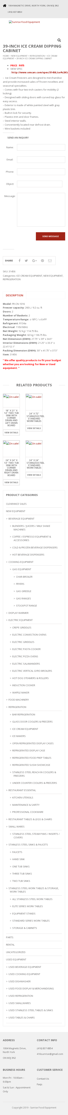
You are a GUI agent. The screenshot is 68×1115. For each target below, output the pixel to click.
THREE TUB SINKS (22, 873)
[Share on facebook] (19, 260)
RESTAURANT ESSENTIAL (22, 790)
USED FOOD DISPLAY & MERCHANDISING (31, 988)
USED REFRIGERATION (20, 995)
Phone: (10, 171)
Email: (10, 159)
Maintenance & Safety (25, 804)
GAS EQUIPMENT (21, 569)
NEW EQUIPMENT (19, 56)
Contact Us (43, 1078)
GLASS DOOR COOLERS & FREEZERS (32, 721)
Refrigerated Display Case (28, 750)
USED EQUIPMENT (16, 959)
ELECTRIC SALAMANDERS (26, 663)
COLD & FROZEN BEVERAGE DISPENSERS (35, 547)
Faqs (39, 1084)
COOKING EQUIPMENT (20, 562)
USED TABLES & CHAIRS (21, 1017)
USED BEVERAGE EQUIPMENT (24, 967)
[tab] (14, 295)
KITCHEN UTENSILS (22, 797)
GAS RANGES (23, 598)
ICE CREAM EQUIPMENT (29, 275)
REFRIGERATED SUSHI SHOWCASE (31, 765)
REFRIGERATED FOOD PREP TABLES (31, 757)
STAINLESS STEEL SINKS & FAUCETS (28, 844)
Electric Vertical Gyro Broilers (32, 670)
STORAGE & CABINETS (24, 928)
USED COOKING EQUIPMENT (24, 974)
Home (6, 56)
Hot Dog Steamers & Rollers (30, 678)
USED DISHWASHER (19, 981)
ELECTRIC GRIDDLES (23, 642)
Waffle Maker (20, 692)
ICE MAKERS (19, 736)
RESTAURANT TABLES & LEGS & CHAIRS (30, 819)
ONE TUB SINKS (21, 866)
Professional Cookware (27, 812)
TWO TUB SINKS (21, 881)
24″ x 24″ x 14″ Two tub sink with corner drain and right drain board (11, 468)
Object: (10, 184)
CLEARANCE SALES (16, 503)
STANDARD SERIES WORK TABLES (31, 920)
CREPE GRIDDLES (21, 627)
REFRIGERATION (37, 56)
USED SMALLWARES (19, 1003)
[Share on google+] (34, 260)
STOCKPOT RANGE (26, 605)
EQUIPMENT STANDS (24, 913)
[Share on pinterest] (42, 260)
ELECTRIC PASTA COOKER (26, 649)
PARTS (9, 937)
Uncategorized (16, 952)
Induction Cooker (23, 685)
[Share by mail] (50, 260)
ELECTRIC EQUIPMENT (20, 620)
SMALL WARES (16, 826)
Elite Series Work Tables (27, 906)
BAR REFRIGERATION (23, 714)
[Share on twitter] (26, 260)
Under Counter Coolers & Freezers (34, 783)
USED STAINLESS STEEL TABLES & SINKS (30, 1010)
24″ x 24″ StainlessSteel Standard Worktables (35, 464)
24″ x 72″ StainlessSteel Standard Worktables (35, 417)
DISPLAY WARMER (18, 613)
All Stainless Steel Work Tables (32, 899)
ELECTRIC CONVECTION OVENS (29, 634)
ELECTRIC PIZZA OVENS (25, 656)
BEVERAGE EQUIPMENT (21, 518)
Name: (10, 147)
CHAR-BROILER (24, 576)
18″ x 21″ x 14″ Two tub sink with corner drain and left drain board (11, 418)
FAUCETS (17, 852)
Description (14, 295)
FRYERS (20, 584)
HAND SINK (18, 859)
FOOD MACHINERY (18, 699)
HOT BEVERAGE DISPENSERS (28, 554)
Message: (9, 196)
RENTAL (10, 944)
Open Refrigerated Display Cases (33, 743)
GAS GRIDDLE (23, 591)
